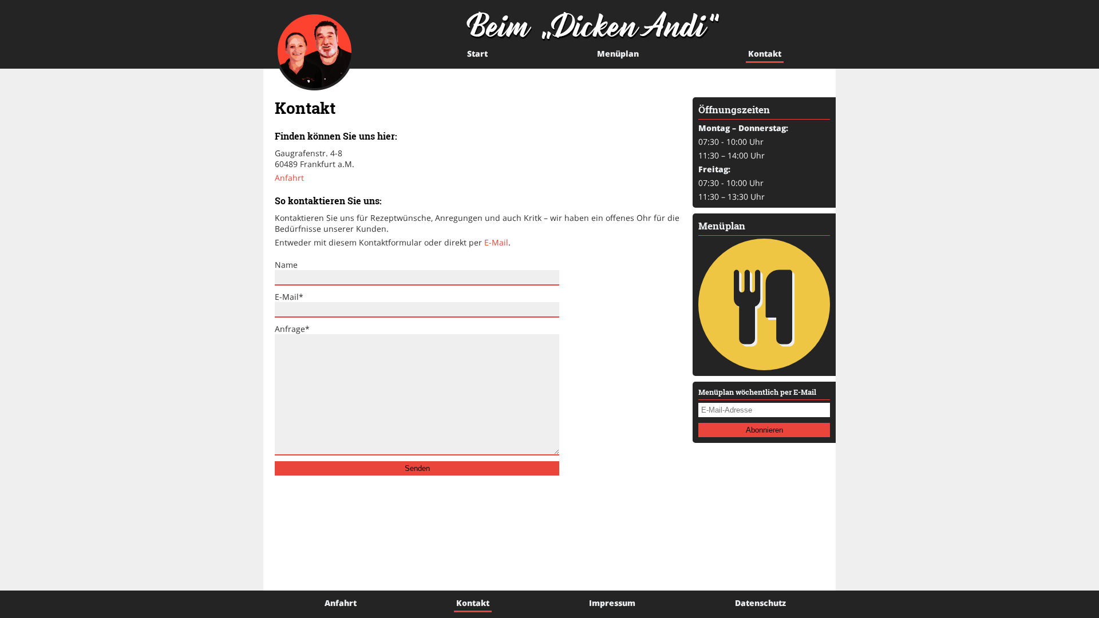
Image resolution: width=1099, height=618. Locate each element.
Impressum (612, 602)
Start (477, 53)
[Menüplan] (764, 304)
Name (286, 264)
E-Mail (496, 242)
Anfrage (292, 328)
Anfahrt (289, 177)
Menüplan (618, 53)
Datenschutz (760, 602)
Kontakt (764, 53)
